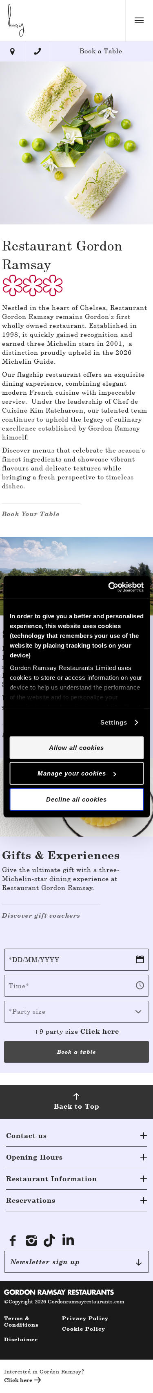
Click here (99, 1031)
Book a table (76, 1051)
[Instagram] (31, 1240)
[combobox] (76, 1012)
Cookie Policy (83, 1329)
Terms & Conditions (21, 1321)
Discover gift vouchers (41, 915)
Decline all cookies (76, 798)
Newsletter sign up (45, 1262)
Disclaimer (21, 1339)
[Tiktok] (50, 1240)
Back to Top (76, 1106)
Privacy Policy (85, 1318)
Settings (113, 722)
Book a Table (101, 51)
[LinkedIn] (68, 1240)
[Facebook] (12, 1240)
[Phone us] (38, 51)
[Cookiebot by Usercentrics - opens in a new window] (109, 587)
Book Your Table (31, 514)
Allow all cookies (76, 747)
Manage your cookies (72, 773)
